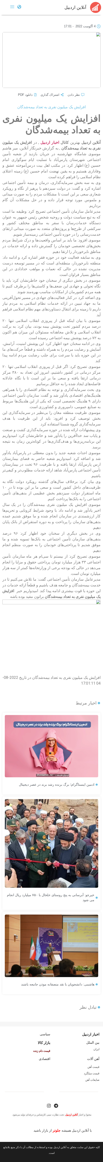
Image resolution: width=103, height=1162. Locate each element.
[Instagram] (49, 1106)
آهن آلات (93, 1059)
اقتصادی (44, 1059)
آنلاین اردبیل (75, 7)
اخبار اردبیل (49, 142)
